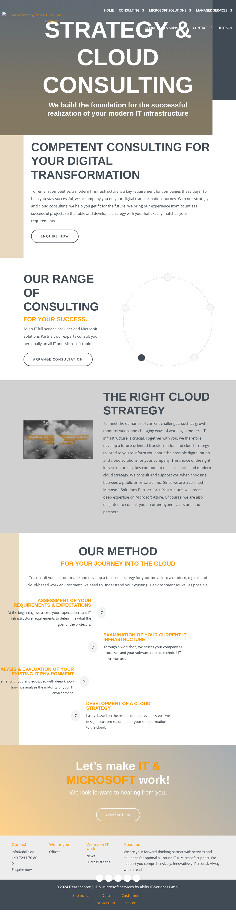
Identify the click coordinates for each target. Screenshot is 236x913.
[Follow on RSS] (136, 878)
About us (132, 844)
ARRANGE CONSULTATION (58, 359)
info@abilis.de (23, 851)
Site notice (81, 895)
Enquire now (22, 869)
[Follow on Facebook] (118, 878)
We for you (59, 844)
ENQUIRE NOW (55, 236)
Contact (19, 844)
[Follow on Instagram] (108, 878)
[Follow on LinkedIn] (99, 878)
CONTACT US (118, 815)
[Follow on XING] (127, 878)
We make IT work (97, 846)
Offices (54, 851)
